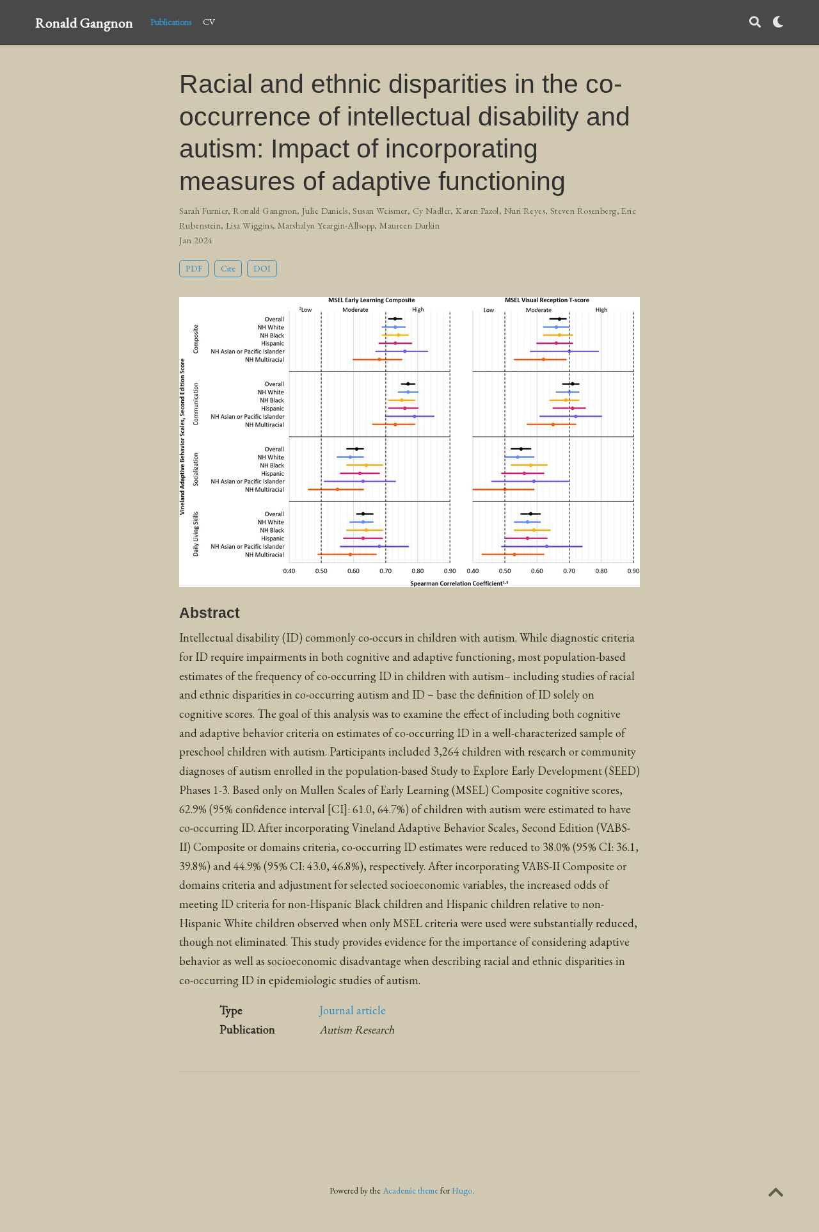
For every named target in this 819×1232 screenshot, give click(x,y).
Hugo (462, 1190)
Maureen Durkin (409, 225)
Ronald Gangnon (84, 22)
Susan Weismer (380, 210)
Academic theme (410, 1190)
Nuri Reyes (524, 210)
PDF (194, 268)
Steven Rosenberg (583, 210)
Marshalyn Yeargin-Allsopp (326, 225)
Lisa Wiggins (249, 225)
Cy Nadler (432, 210)
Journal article (352, 1010)
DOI (262, 268)
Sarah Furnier (203, 210)
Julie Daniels (324, 210)
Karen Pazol (477, 210)
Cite (228, 268)
